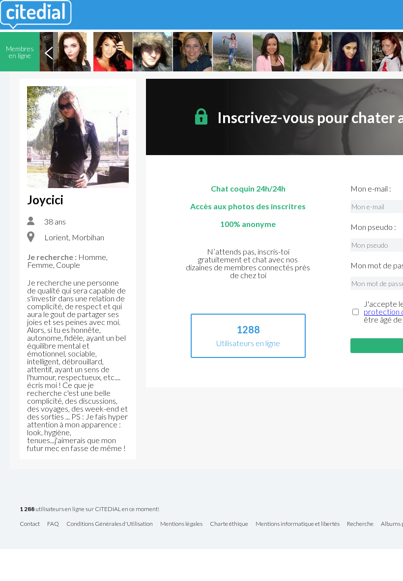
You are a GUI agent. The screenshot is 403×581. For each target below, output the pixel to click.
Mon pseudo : (373, 227)
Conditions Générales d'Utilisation (109, 524)
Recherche (360, 524)
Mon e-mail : (370, 189)
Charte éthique (229, 524)
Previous (48, 51)
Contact (30, 524)
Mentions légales (181, 524)
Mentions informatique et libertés (298, 524)
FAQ (53, 524)
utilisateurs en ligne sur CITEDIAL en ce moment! (89, 509)
